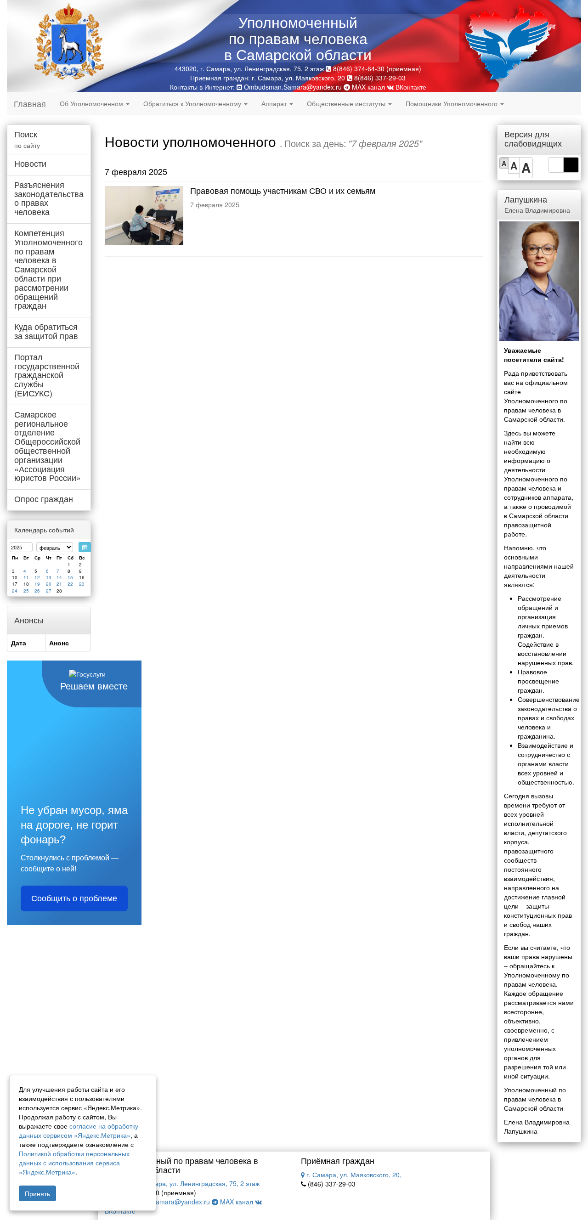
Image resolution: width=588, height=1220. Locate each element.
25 (26, 590)
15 (70, 577)
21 (59, 584)
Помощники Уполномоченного (452, 103)
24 (14, 590)
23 (82, 584)
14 (59, 577)
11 (26, 577)
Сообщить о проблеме (74, 898)
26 (37, 590)
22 (70, 584)
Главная (30, 103)
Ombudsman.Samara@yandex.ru (293, 86)
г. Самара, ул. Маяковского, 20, (353, 1174)
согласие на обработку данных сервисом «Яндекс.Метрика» (78, 1130)
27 (48, 590)
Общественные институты (347, 103)
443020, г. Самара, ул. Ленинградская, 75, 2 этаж (184, 1183)
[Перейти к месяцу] (85, 547)
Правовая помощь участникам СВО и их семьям (282, 190)
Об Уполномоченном (92, 103)
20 (48, 584)
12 (37, 577)
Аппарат (274, 103)
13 (48, 577)
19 (37, 584)
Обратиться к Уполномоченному (193, 103)
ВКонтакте (410, 86)
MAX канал (367, 86)
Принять (37, 1193)
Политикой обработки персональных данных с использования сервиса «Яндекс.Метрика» (74, 1162)
